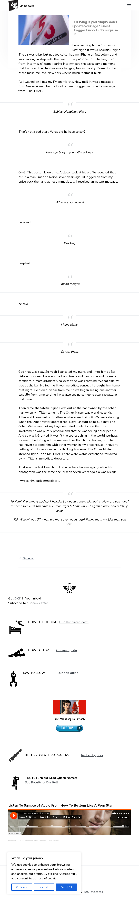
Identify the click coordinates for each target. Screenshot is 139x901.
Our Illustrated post (73, 622)
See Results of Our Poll (41, 782)
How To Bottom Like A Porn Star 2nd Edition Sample (38, 840)
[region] (44, 873)
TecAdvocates (93, 892)
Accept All (66, 887)
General (28, 558)
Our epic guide (66, 650)
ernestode (12, 840)
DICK (17, 598)
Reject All (44, 887)
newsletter (40, 603)
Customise (21, 887)
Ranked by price (92, 755)
